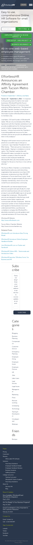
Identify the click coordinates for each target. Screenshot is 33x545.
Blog (6, 488)
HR (13, 372)
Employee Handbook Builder (13, 465)
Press (13, 397)
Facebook (5, 533)
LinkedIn (5, 528)
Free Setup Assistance (11, 463)
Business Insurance (20, 44)
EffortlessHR (8, 5)
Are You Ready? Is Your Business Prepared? (16, 502)
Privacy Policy (18, 542)
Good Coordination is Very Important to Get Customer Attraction (15, 508)
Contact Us (10, 519)
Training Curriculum (10, 477)
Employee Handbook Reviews (13, 468)
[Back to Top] (27, 538)
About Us (5, 484)
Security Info (9, 486)
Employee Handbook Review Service (16, 36)
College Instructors (8, 475)
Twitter (5, 531)
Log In (23, 4)
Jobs (13, 375)
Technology (15, 409)
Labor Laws (15, 378)
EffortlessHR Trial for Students (13, 479)
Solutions (5, 461)
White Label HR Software (12, 458)
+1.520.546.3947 (10, 521)
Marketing (15, 394)
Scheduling (15, 406)
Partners (5, 456)
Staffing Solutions (10, 472)
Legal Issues (15, 386)
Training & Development (15, 414)
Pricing (5, 451)
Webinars (15, 424)
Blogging (15, 333)
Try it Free (22, 29)
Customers (6, 454)
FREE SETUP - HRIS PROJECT (18, 40)
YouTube (5, 535)
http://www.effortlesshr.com (10, 220)
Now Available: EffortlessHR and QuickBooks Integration (13, 496)
